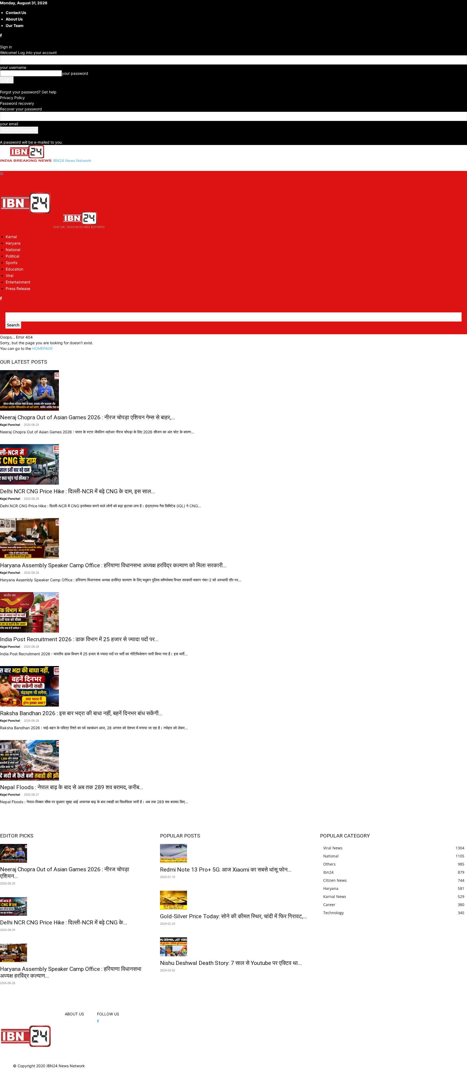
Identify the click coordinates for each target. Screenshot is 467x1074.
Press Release (18, 288)
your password (75, 73)
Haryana (13, 243)
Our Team (15, 25)
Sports (11, 262)
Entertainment (18, 282)
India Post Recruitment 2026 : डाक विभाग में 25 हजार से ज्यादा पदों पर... (79, 639)
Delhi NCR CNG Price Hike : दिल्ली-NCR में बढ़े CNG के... (63, 922)
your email (9, 123)
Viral (9, 275)
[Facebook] (1, 35)
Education (14, 269)
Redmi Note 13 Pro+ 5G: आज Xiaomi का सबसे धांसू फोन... (226, 869)
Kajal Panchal (10, 425)
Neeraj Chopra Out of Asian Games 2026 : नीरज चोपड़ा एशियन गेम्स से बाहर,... (87, 417)
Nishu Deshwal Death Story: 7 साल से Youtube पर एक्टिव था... (231, 963)
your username (13, 67)
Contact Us (16, 12)
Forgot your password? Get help (28, 92)
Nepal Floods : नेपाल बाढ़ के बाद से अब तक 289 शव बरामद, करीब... (71, 787)
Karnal (11, 236)
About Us (14, 19)
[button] (1, 173)
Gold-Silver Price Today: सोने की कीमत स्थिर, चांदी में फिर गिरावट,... (233, 916)
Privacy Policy (12, 97)
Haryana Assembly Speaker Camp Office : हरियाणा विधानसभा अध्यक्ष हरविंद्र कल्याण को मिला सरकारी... (113, 565)
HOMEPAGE (42, 348)
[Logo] (26, 227)
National (13, 249)
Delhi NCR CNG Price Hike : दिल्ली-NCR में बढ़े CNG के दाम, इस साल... (77, 491)
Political (12, 256)
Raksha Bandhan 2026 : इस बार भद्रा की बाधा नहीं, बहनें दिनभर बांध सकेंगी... (81, 713)
